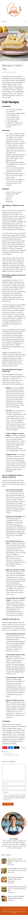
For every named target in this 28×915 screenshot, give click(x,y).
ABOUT (20, 909)
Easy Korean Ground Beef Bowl (11, 755)
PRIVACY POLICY (5, 909)
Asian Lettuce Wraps (8, 753)
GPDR (24, 909)
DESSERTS (6, 751)
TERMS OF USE (14, 909)
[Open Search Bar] (25, 21)
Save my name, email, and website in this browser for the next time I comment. (14, 797)
